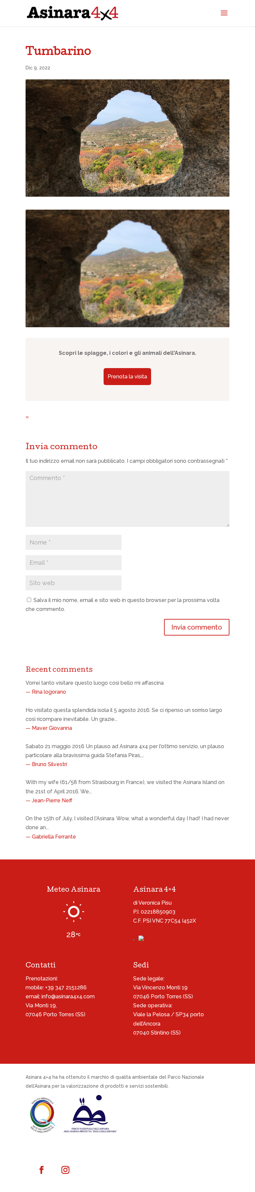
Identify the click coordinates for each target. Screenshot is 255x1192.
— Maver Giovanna (49, 728)
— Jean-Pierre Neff (49, 800)
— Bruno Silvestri (46, 764)
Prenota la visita (127, 376)
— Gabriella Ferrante (51, 837)
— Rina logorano (46, 692)
